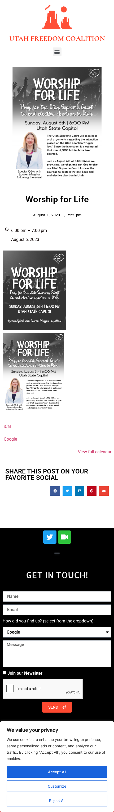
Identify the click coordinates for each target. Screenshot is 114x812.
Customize (57, 786)
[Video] (64, 537)
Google (10, 439)
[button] (57, 51)
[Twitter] (49, 537)
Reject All (57, 800)
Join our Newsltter (24, 673)
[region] (57, 766)
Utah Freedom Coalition (57, 38)
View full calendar (94, 451)
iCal (7, 426)
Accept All (57, 772)
